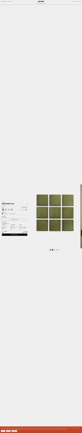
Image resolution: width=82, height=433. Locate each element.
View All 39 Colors (24, 207)
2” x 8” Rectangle (12, 213)
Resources (41, 3)
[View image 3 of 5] (55, 250)
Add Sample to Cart (14, 219)
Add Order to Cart (14, 234)
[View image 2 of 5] (52, 250)
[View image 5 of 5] (59, 250)
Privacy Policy (64, 429)
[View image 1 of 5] (50, 250)
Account (74, 1)
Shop (37, 3)
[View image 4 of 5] (57, 250)
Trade (44, 3)
